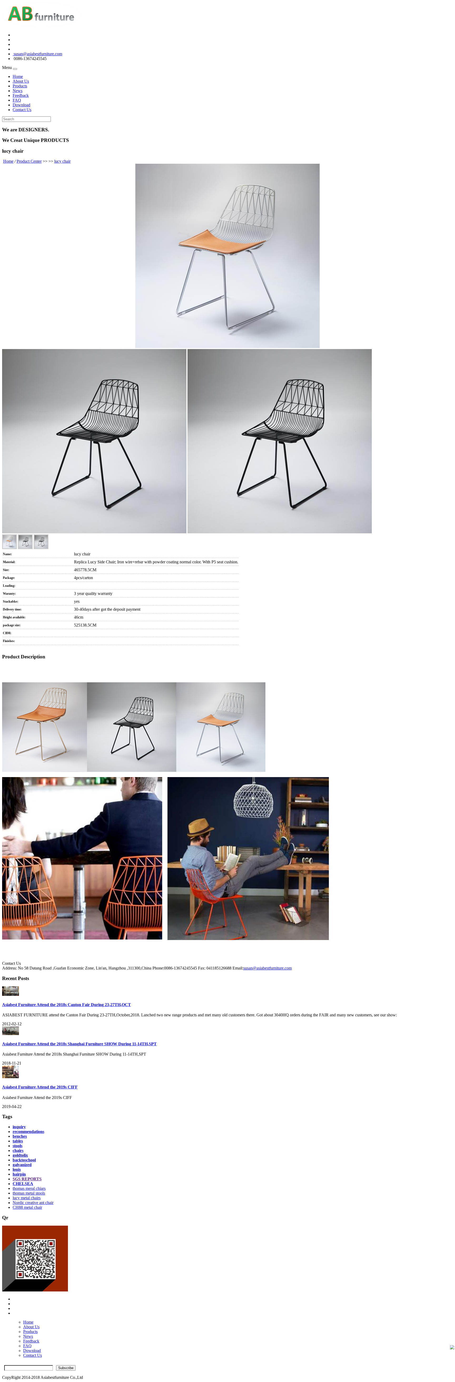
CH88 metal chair (27, 1207)
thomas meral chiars (29, 1188)
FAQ (17, 100)
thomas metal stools (29, 1193)
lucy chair (62, 161)
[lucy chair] (227, 256)
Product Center (29, 161)
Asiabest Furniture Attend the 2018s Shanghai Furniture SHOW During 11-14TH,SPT (79, 1044)
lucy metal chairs (27, 1198)
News (17, 90)
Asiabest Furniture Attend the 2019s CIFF (40, 1087)
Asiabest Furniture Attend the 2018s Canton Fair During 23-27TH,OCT (66, 1004)
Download (21, 105)
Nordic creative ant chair (33, 1202)
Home (18, 76)
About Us (21, 81)
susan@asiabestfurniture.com (37, 54)
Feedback (21, 95)
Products (20, 86)
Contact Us (22, 109)
